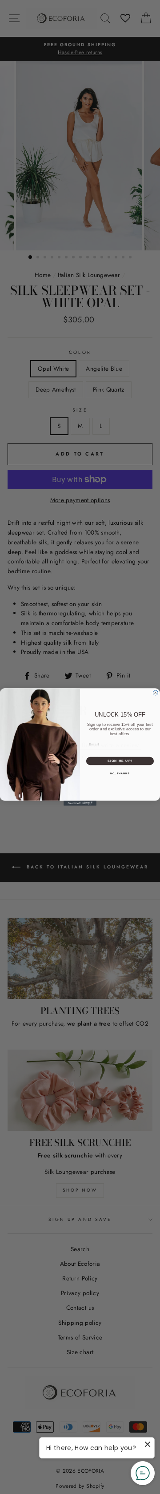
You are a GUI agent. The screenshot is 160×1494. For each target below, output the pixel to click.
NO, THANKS (120, 773)
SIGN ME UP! (120, 761)
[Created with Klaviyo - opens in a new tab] (80, 803)
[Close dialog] (155, 692)
